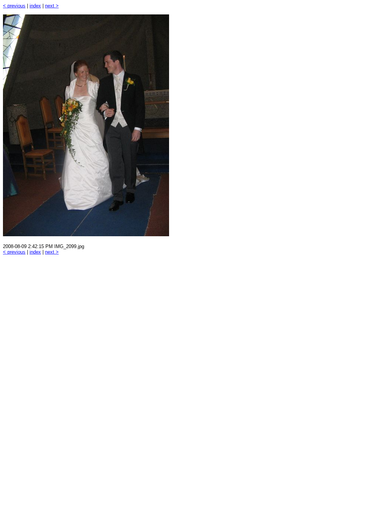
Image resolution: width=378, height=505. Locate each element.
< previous (14, 6)
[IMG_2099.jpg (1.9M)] (86, 234)
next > (52, 6)
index (35, 6)
